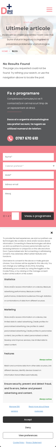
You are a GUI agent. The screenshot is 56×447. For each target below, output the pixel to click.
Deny (28, 427)
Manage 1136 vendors (14, 408)
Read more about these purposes (39, 408)
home (5, 51)
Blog (15, 51)
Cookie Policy (18, 442)
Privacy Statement (33, 442)
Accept (28, 419)
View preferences (28, 435)
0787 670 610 (27, 138)
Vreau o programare (37, 216)
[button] (51, 232)
